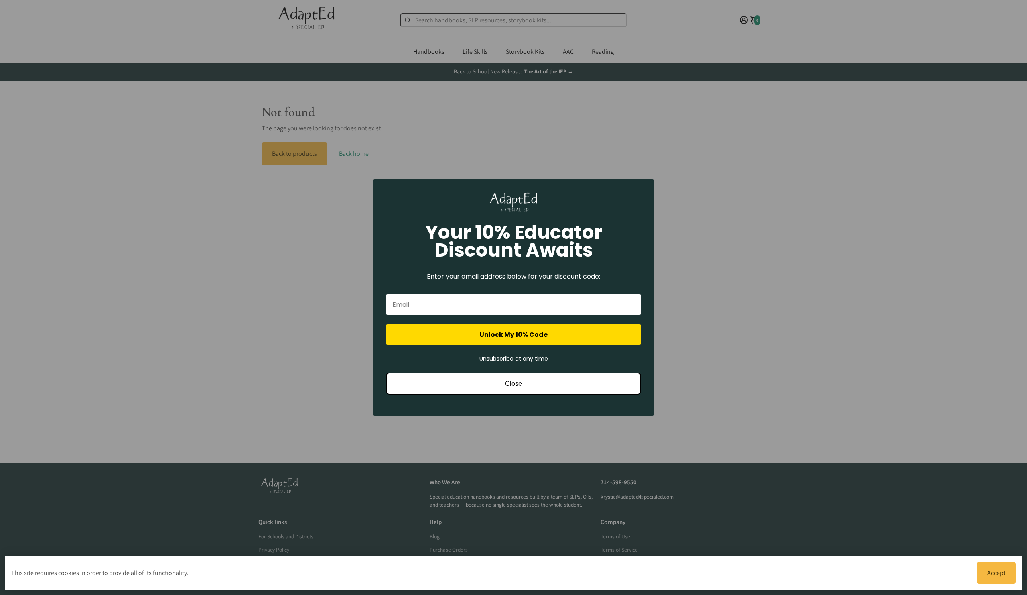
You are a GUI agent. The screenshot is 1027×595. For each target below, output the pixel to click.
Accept (996, 573)
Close (513, 383)
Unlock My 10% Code (513, 334)
